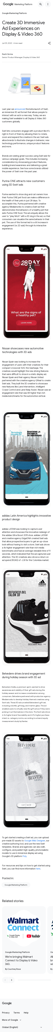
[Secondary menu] (48, 4)
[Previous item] (5, 980)
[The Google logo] (7, 1003)
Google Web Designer (34, 840)
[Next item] (11, 980)
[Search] (41, 4)
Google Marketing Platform (16, 885)
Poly (24, 856)
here (38, 868)
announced (20, 109)
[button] (49, 43)
